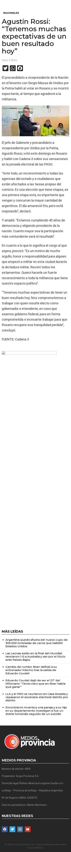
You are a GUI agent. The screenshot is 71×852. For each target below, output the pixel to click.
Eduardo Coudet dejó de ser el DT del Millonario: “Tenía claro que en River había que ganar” (35, 684)
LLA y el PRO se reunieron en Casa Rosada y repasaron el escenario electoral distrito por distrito (36, 697)
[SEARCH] (67, 3)
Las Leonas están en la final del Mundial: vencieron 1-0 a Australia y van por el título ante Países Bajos (35, 656)
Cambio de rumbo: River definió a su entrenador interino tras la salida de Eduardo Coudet (31, 670)
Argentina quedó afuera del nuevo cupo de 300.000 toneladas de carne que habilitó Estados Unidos (36, 643)
